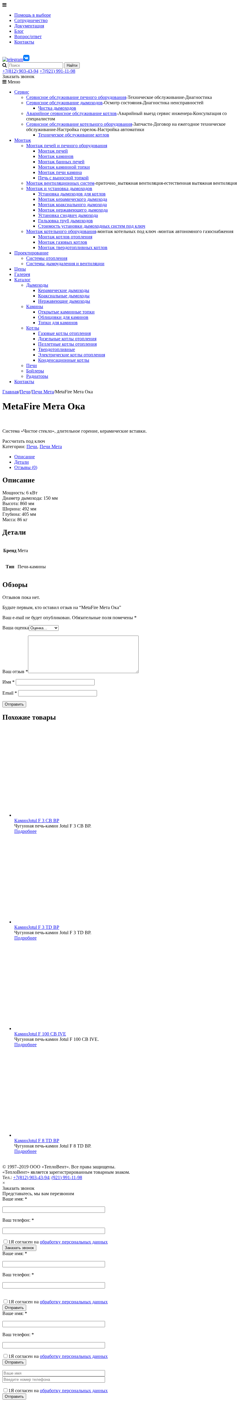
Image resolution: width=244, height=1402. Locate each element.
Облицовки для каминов (63, 317)
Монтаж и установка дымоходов (59, 188)
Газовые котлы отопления (64, 333)
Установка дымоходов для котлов (72, 193)
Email (9, 692)
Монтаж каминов (55, 156)
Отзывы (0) (25, 467)
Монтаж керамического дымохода (72, 199)
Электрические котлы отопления (71, 354)
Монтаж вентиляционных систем (60, 183)
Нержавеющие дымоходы (64, 301)
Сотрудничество (31, 20)
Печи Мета (43, 391)
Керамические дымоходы (63, 290)
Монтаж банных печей (61, 161)
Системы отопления (46, 258)
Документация (29, 25)
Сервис (21, 91)
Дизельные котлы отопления (67, 338)
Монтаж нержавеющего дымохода (73, 209)
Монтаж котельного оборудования (61, 231)
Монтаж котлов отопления (65, 236)
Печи (31, 365)
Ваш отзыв (15, 671)
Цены (20, 268)
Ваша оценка (15, 627)
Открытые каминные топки (66, 311)
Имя (8, 681)
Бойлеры (35, 370)
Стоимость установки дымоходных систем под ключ (91, 226)
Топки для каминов (58, 322)
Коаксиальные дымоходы (64, 295)
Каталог (22, 279)
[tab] (128, 456)
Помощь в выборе (32, 15)
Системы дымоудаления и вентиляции (65, 263)
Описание (24, 456)
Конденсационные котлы (63, 360)
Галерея (22, 274)
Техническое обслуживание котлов (73, 134)
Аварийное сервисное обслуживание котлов (71, 113)
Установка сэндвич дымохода (68, 215)
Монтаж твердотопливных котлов (72, 247)
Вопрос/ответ (28, 36)
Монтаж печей (53, 150)
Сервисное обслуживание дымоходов (64, 102)
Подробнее (25, 831)
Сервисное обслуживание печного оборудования (76, 97)
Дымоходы (37, 285)
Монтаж (22, 140)
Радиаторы (37, 376)
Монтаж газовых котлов (62, 242)
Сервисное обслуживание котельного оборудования (79, 124)
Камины (34, 306)
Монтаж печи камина (60, 172)
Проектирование (31, 252)
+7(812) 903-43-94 (20, 71)
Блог (19, 31)
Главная (10, 391)
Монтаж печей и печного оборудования (66, 145)
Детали (21, 462)
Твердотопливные (56, 349)
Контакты (24, 41)
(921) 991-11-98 (66, 1177)
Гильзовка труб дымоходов (65, 220)
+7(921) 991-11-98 (57, 71)
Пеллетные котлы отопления (67, 344)
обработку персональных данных (74, 1241)
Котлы (32, 327)
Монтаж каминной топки (64, 167)
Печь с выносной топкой (63, 177)
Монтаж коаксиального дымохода (72, 204)
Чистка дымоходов (57, 108)
